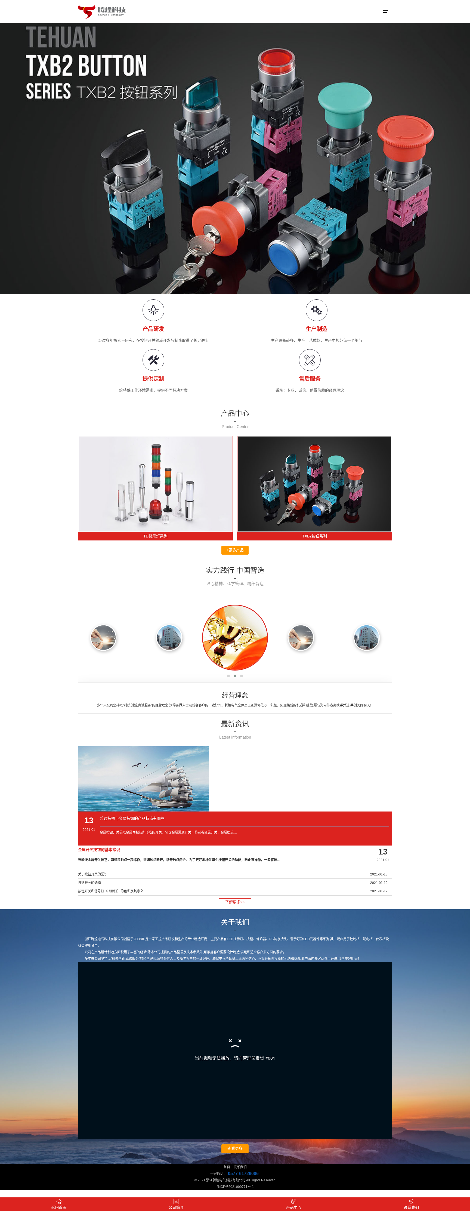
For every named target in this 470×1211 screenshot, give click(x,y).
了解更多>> (235, 902)
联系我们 (240, 1167)
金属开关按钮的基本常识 (99, 849)
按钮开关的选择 (89, 883)
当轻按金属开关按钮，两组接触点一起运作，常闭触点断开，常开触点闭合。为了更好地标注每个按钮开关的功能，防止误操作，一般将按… (179, 860)
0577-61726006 (243, 1173)
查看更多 (235, 1149)
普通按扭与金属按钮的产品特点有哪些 (132, 818)
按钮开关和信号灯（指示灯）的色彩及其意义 (110, 891)
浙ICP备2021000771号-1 (235, 1187)
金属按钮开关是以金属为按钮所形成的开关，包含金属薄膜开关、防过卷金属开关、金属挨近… (168, 832)
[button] (228, 676)
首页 (227, 1167)
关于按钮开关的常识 (92, 874)
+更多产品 (235, 550)
